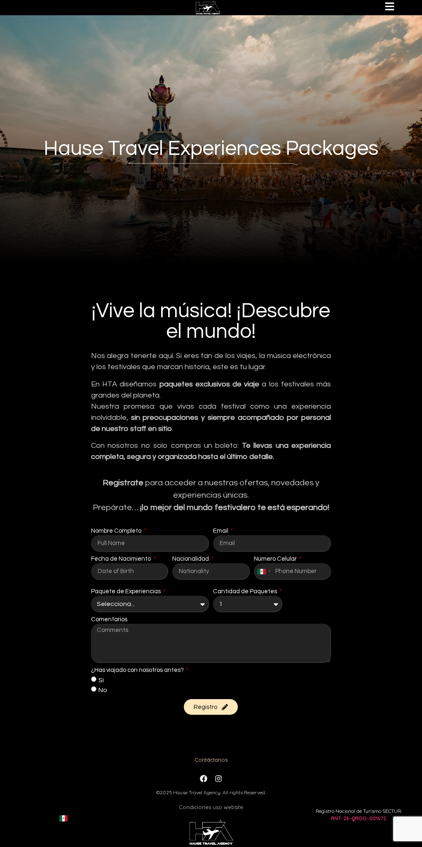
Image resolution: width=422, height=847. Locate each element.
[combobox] (263, 571)
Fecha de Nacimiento (121, 559)
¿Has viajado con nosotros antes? (138, 670)
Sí (101, 680)
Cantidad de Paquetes (245, 591)
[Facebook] (203, 778)
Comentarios (109, 619)
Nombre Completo (117, 531)
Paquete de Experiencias (126, 591)
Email (221, 531)
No (102, 690)
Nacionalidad (191, 559)
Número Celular (276, 559)
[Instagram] (218, 778)
